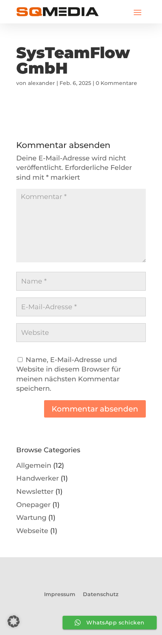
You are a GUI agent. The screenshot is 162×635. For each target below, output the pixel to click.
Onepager (33, 504)
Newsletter (34, 491)
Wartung (31, 517)
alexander (41, 83)
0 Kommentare (116, 83)
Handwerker (37, 478)
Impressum (59, 594)
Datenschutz (100, 594)
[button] (13, 621)
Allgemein (33, 465)
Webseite (32, 530)
